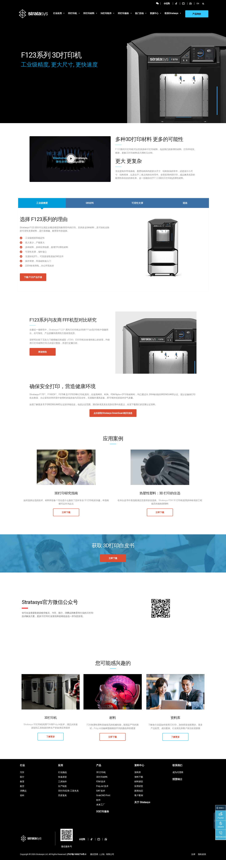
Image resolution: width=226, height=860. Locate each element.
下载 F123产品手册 (33, 277)
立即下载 (66, 512)
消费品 (23, 791)
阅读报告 (42, 352)
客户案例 (138, 795)
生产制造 (62, 786)
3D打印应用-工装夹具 (68, 791)
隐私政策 (202, 854)
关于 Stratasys (142, 802)
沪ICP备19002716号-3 (76, 854)
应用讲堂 (138, 786)
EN (198, 3)
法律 (193, 854)
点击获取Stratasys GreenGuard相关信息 (113, 413)
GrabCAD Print (103, 795)
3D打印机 (72, 13)
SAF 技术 (100, 791)
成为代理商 (177, 772)
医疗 (22, 777)
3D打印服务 (123, 13)
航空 (22, 786)
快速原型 (62, 777)
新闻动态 (138, 791)
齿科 (22, 795)
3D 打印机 (101, 772)
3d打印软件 (106, 13)
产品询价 (196, 14)
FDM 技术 (100, 781)
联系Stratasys (171, 13)
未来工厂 (100, 804)
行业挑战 (62, 772)
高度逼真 (62, 795)
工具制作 (62, 781)
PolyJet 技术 (102, 786)
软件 (98, 800)
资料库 (137, 772)
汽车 (22, 772)
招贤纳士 (177, 779)
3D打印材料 (88, 13)
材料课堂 (138, 781)
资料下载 (138, 777)
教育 (22, 781)
